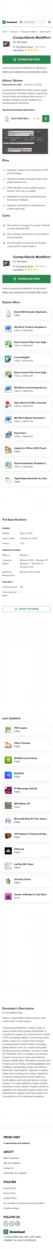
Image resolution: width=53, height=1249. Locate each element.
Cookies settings (11, 1208)
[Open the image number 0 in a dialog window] (25, 141)
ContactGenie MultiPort (31, 40)
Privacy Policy (10, 1188)
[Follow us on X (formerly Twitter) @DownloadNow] (11, 1223)
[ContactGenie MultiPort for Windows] (6, 44)
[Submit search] (21, 22)
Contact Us (9, 1168)
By (23, 47)
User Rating (18, 50)
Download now (29, 59)
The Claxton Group (14, 1012)
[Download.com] (9, 22)
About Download (11, 1158)
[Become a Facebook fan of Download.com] (6, 1223)
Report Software (29, 609)
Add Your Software (12, 1163)
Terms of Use (10, 1193)
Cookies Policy (10, 1198)
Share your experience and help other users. (25, 71)
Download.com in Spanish (15, 1173)
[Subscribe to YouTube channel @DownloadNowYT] (17, 1223)
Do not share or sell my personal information (24, 1203)
